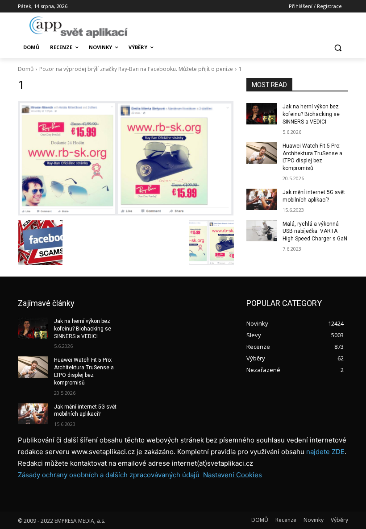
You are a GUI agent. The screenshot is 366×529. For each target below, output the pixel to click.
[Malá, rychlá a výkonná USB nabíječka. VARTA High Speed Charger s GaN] (261, 231)
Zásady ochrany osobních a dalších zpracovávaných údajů (109, 475)
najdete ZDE (325, 451)
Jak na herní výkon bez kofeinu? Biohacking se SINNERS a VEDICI (311, 114)
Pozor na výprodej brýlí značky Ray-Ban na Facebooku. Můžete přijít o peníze (136, 69)
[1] (126, 158)
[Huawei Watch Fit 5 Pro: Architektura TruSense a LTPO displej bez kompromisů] (261, 153)
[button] (337, 47)
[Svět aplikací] (78, 27)
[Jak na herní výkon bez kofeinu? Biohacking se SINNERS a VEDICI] (261, 113)
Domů (25, 69)
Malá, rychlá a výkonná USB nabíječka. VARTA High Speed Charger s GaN (315, 231)
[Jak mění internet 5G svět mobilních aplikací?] (261, 199)
